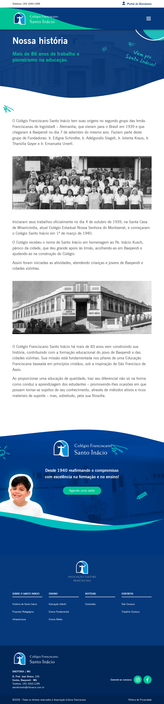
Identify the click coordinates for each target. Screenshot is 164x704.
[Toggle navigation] (149, 19)
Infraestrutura (19, 619)
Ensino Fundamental (59, 611)
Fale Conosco (128, 604)
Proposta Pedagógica (23, 611)
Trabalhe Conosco (131, 611)
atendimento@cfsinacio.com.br (28, 687)
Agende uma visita (82, 490)
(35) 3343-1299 (31, 3)
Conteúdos (90, 604)
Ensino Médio (55, 619)
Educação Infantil (57, 604)
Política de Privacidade (140, 699)
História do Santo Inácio (24, 604)
